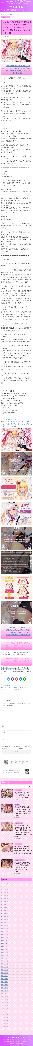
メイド (29, 687)
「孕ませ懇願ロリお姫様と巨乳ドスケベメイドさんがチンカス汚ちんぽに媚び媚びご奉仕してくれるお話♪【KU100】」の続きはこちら (18, 632)
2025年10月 (4, 913)
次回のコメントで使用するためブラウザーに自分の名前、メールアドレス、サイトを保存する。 (16, 747)
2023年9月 (4, 988)
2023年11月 (4, 982)
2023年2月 (4, 1009)
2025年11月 (4, 910)
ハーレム (16, 687)
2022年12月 (4, 1015)
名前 (3, 726)
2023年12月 (4, 979)
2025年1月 (4, 940)
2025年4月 (4, 931)
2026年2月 (4, 901)
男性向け (25, 690)
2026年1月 (4, 904)
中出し (12, 690)
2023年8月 (4, 991)
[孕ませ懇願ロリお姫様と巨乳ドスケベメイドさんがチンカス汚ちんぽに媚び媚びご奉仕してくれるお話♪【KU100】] (16, 449)
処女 (16, 690)
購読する (6, 782)
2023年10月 (4, 985)
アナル (12, 687)
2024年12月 (4, 943)
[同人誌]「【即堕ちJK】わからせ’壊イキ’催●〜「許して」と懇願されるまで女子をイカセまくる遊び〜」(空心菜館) (22, 811)
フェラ (25, 687)
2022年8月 (4, 1026)
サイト (3, 739)
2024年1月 (4, 976)
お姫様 (8, 687)
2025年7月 (4, 922)
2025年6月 (4, 925)
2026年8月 (4, 883)
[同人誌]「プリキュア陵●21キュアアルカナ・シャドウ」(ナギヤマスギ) (22, 795)
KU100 (4, 687)
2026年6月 (4, 889)
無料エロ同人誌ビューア (8, 668)
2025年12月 (4, 907)
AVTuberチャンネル (16, 7)
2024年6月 (4, 961)
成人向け (20, 690)
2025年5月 (4, 928)
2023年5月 (4, 1000)
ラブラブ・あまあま (6, 690)
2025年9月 (4, 916)
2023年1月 (4, 1012)
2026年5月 (4, 892)
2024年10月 (4, 949)
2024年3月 (4, 970)
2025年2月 (4, 937)
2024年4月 (4, 967)
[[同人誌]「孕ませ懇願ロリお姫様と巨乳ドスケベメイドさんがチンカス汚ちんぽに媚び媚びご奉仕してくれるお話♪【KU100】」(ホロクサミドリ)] (20, 679)
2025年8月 (4, 919)
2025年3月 (4, 934)
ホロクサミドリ (13, 419)
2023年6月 (4, 997)
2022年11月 (4, 1017)
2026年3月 (4, 898)
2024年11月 (4, 946)
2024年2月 (4, 973)
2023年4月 (4, 1003)
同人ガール (4, 652)
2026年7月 (4, 886)
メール (4, 732)
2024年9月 (4, 952)
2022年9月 (4, 1023)
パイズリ (21, 687)
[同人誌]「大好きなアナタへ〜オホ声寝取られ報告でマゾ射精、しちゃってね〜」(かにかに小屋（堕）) (22, 867)
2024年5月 (4, 964)
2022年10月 (4, 1020)
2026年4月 (4, 895)
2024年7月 (4, 958)
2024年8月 (4, 955)
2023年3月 (4, 1006)
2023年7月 (4, 994)
